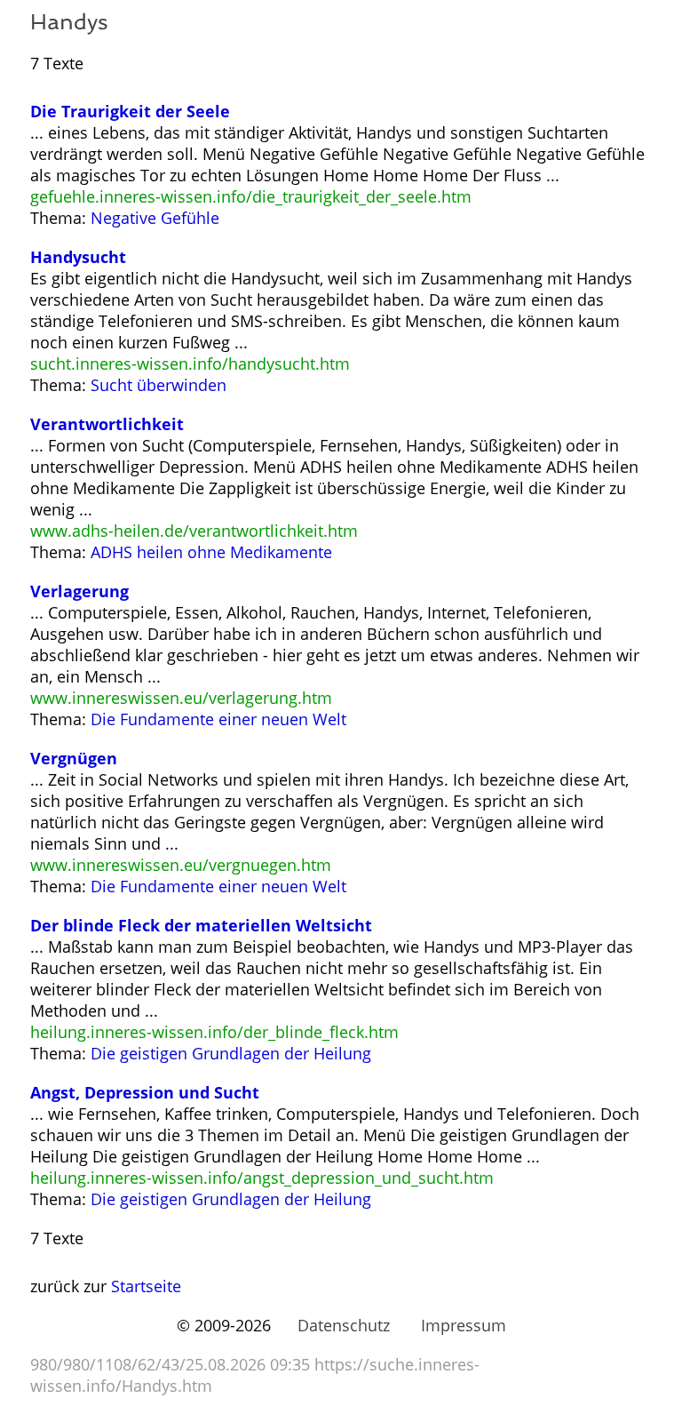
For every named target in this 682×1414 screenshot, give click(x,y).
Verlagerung (79, 591)
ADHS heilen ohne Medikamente (211, 552)
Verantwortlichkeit (107, 424)
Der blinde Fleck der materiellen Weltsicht (201, 925)
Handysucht (78, 257)
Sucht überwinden (158, 384)
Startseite (146, 1286)
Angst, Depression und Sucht (144, 1092)
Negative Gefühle (155, 217)
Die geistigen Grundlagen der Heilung (231, 1053)
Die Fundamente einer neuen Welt (218, 719)
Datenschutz (343, 1325)
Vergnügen (73, 758)
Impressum (463, 1325)
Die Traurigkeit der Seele (130, 111)
